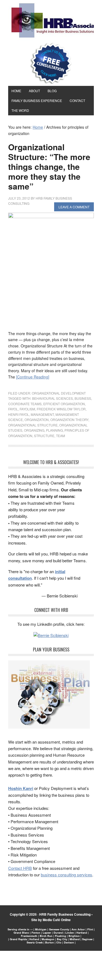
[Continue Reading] (32, 377)
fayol (13, 409)
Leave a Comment (73, 207)
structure (44, 435)
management (42, 414)
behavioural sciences (52, 398)
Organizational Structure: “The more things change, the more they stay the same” (49, 166)
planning (54, 430)
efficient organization (64, 403)
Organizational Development (59, 393)
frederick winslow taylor (61, 409)
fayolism (27, 409)
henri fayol (18, 414)
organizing (34, 430)
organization (36, 419)
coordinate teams (25, 403)
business (83, 398)
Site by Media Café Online (51, 919)
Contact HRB (20, 868)
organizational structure (33, 425)
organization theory (69, 419)
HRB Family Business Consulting (65, 914)
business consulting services (66, 874)
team (60, 435)
